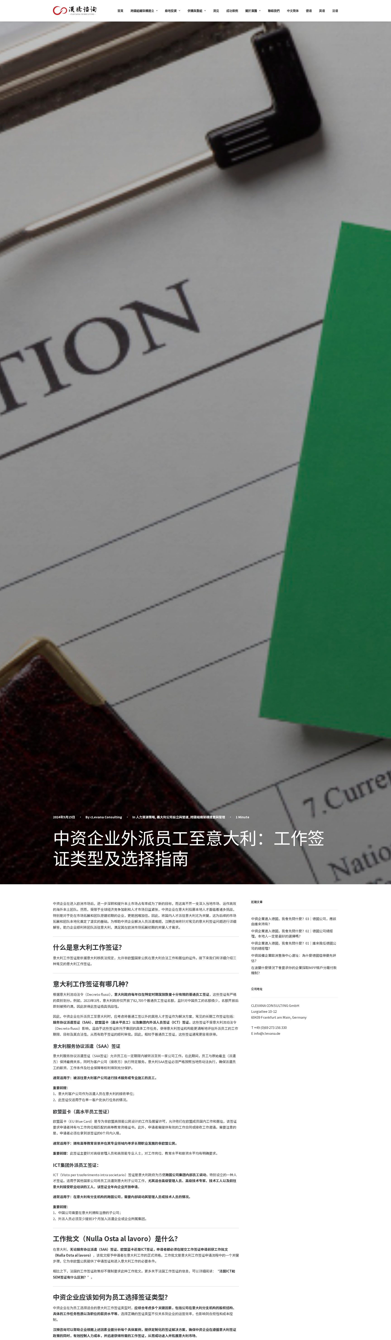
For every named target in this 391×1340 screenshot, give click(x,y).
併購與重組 (195, 11)
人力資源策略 (145, 817)
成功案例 (232, 11)
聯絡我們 (274, 11)
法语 (335, 11)
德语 (309, 11)
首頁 (120, 11)
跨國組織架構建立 (142, 11)
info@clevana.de (267, 1033)
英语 (322, 11)
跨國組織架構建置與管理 (207, 817)
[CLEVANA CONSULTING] (74, 10)
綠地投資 (171, 11)
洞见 (216, 11)
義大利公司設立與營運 (172, 817)
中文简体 (293, 11)
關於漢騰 (251, 11)
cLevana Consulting (106, 817)
